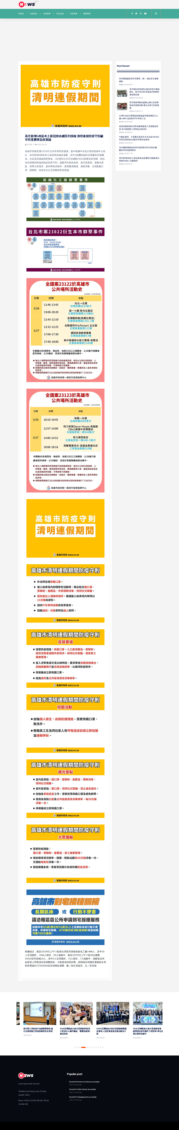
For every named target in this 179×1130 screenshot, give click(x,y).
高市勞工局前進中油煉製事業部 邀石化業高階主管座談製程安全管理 (33, 1029)
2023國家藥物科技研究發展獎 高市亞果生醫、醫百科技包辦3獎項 (139, 148)
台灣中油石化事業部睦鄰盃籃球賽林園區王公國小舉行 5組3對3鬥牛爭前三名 (138, 116)
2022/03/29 (42, 144)
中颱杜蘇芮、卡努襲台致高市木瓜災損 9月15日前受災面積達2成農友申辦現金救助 (139, 138)
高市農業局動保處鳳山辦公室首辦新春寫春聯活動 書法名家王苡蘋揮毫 (144, 105)
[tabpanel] (34, 1019)
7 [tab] (91, 1047)
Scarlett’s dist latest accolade (82, 1089)
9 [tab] (96, 1047)
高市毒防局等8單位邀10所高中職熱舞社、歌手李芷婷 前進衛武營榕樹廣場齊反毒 (144, 92)
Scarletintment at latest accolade (84, 1081)
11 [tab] (100, 1047)
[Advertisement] (89, 43)
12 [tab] (102, 1047)
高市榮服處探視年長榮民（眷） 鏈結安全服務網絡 (138, 79)
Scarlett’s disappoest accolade (83, 1097)
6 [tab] (89, 1047)
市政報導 (47, 14)
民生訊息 (60, 14)
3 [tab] (79, 1047)
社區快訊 (33, 14)
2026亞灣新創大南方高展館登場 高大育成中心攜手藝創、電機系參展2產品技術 (70, 1031)
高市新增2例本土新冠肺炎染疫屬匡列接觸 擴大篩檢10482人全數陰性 (139, 159)
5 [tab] (87, 1047)
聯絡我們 (87, 14)
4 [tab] (83, 1047)
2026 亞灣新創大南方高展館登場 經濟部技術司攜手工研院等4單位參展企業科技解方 (143, 1031)
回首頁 (21, 14)
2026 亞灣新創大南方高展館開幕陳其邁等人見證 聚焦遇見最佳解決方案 (106, 1031)
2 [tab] (77, 1047)
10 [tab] (98, 1047)
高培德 (29, 144)
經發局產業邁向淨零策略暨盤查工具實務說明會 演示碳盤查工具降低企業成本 (138, 127)
